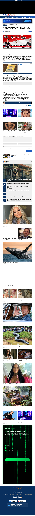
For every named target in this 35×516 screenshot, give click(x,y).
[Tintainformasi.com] (9, 15)
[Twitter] (28, 105)
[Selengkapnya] (31, 161)
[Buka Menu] (29, 15)
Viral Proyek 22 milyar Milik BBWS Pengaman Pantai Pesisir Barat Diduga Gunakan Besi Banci (17, 184)
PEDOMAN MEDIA (11, 494)
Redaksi (6, 31)
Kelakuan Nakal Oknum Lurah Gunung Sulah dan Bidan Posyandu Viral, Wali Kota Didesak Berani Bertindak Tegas (18, 193)
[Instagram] (17, 497)
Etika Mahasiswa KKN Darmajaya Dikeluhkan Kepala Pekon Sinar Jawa (17, 190)
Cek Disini (12, 506)
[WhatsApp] (31, 105)
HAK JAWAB (20, 494)
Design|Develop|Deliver (17, 459)
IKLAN (18, 495)
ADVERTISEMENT (29, 494)
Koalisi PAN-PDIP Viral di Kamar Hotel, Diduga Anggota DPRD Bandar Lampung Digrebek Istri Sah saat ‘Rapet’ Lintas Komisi (18, 200)
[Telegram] (30, 105)
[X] (15, 497)
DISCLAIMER (16, 494)
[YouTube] (18, 497)
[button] (28, 15)
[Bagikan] (31, 31)
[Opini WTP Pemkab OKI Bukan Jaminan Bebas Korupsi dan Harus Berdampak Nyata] (6, 156)
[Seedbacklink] (21, 497)
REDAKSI (4, 494)
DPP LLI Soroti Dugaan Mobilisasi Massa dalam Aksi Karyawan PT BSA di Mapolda (17, 187)
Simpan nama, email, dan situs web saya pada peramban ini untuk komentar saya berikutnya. (18, 148)
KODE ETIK (7, 494)
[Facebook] (26, 105)
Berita (11, 156)
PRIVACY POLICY (24, 494)
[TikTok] (20, 497)
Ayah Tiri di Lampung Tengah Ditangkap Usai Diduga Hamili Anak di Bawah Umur (18, 196)
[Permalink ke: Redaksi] (4, 31)
